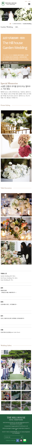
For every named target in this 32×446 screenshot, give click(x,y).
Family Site (7, 437)
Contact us (8, 440)
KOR (26, 1)
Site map (13, 440)
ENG (29, 1)
